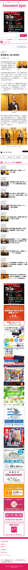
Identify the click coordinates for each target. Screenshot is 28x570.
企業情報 (3, 549)
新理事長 (10, 152)
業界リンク (4, 546)
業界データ (4, 544)
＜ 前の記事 (9, 157)
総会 (6, 152)
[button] (23, 35)
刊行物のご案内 (5, 541)
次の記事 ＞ (19, 157)
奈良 (4, 152)
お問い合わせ (4, 552)
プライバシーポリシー (6, 555)
